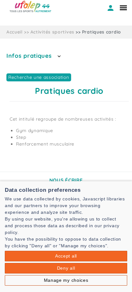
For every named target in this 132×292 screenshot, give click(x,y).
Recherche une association (38, 77)
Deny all (66, 268)
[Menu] (123, 7)
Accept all (66, 255)
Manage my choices (66, 280)
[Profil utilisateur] (110, 8)
